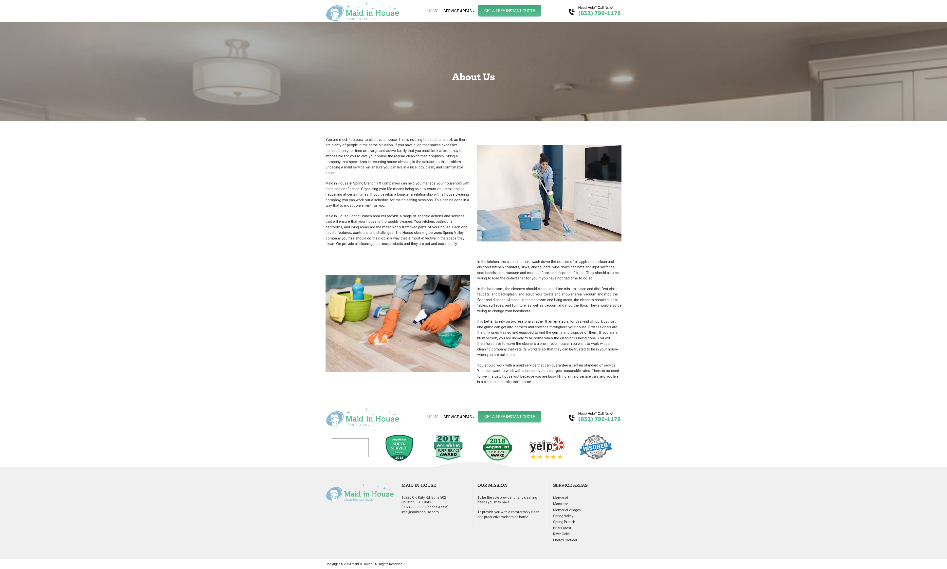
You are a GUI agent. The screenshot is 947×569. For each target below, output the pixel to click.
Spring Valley (563, 516)
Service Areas (457, 11)
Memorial (560, 498)
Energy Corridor (565, 540)
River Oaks (561, 534)
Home (432, 11)
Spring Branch (564, 522)
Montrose (560, 504)
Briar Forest (562, 528)
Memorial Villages (567, 510)
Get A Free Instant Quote (509, 10)
